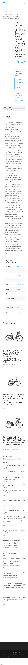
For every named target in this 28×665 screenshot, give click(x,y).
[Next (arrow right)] (2, 664)
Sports (18, 303)
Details (17, 67)
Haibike (18, 270)
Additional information (10, 109)
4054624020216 (20, 280)
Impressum (10, 656)
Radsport (15, 13)
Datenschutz (17, 656)
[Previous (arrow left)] (0, 664)
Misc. (17, 266)
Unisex (18, 275)
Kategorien (9, 13)
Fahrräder (20, 13)
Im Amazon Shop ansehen (20, 83)
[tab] (14, 107)
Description (7, 107)
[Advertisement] (14, 624)
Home (4, 11)
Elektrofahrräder (18, 95)
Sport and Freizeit (18, 100)
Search (17, 458)
